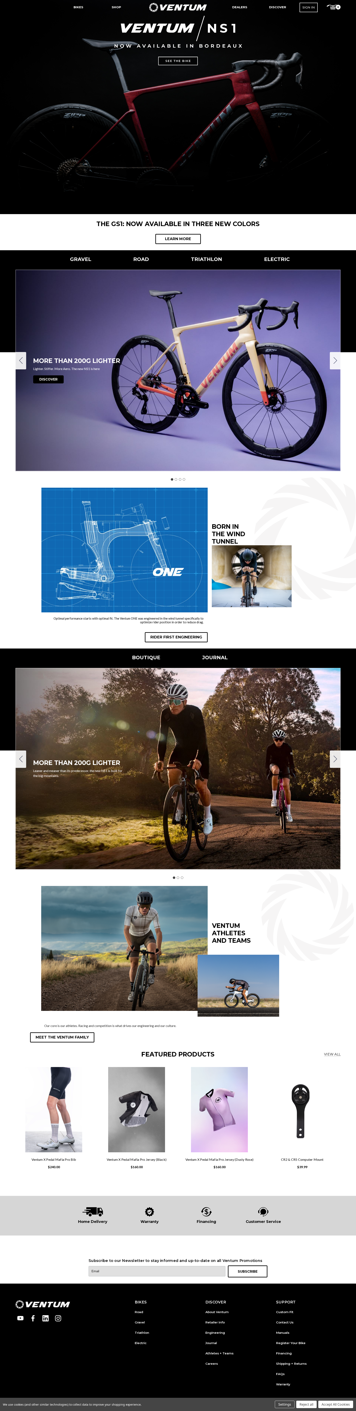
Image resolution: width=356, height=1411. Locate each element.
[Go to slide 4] (20, 360)
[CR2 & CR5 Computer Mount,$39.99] (302, 1109)
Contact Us (284, 1322)
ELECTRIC (277, 259)
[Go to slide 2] (335, 360)
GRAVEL (80, 259)
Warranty (150, 1221)
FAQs (280, 1374)
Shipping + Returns (291, 1364)
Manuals (282, 1333)
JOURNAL (215, 657)
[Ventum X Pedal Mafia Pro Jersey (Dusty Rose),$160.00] (219, 1109)
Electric (140, 1343)
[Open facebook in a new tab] (33, 1318)
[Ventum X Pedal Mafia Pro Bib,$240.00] (53, 1109)
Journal (211, 1343)
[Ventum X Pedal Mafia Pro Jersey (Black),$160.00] (136, 1109)
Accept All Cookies (336, 1404)
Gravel (140, 1322)
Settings (284, 1404)
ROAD (141, 259)
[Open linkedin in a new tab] (45, 1318)
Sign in (308, 7)
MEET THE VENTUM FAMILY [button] (62, 1037)
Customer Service (263, 1221)
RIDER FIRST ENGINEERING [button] (176, 637)
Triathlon (142, 1333)
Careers (211, 1364)
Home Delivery (92, 1221)
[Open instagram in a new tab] (58, 1318)
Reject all (306, 1404)
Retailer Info (215, 1322)
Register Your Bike (291, 1343)
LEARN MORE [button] (178, 239)
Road (139, 1312)
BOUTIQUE (146, 657)
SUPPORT (286, 1302)
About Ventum (217, 1312)
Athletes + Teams (219, 1353)
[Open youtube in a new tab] (20, 1318)
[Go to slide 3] (180, 479)
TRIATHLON (206, 259)
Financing (206, 1221)
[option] (92, 1215)
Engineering (215, 1333)
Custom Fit (284, 1312)
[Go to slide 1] (172, 479)
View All (332, 1054)
